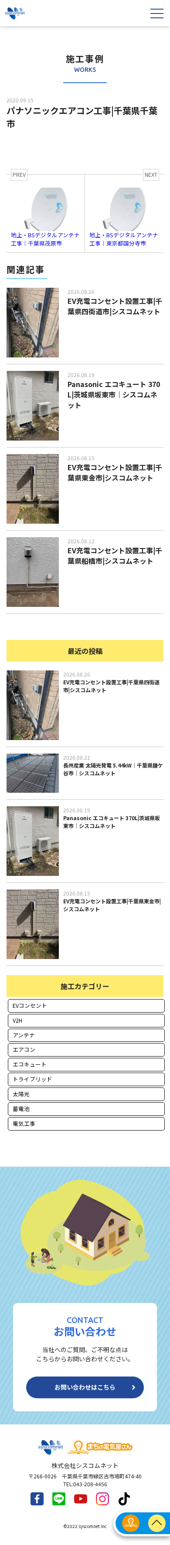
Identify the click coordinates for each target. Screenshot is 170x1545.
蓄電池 (21, 1108)
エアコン (24, 1049)
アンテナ (24, 1035)
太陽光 (21, 1094)
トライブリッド (32, 1079)
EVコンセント (30, 1005)
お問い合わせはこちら (85, 1387)
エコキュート (30, 1064)
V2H (17, 1020)
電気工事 (24, 1123)
